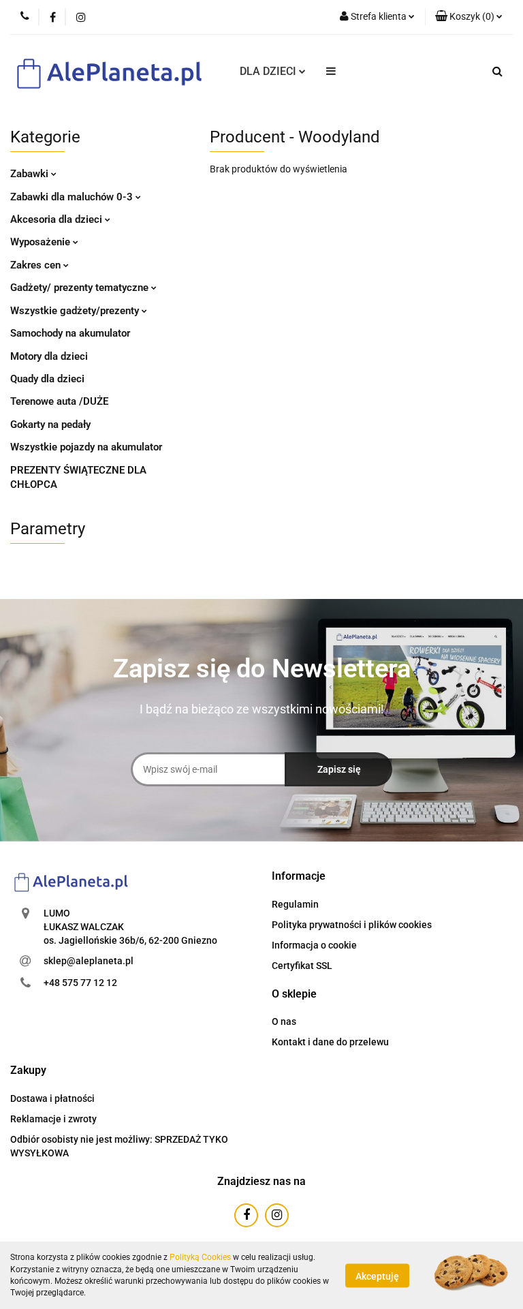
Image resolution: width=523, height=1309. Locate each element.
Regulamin (295, 904)
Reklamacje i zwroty (53, 1118)
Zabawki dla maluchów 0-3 (73, 197)
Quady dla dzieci (47, 379)
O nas (284, 1021)
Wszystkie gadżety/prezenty (76, 311)
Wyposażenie (41, 242)
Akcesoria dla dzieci (57, 219)
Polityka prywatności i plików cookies (352, 924)
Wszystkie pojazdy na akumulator (86, 447)
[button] (469, 17)
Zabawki (30, 174)
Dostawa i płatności (52, 1098)
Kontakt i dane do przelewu (330, 1041)
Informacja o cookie (314, 945)
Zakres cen (36, 265)
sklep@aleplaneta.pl (88, 960)
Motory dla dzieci (49, 356)
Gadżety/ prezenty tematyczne (80, 287)
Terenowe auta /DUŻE (59, 401)
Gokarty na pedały (50, 424)
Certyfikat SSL (302, 965)
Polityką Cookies (200, 1257)
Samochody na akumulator (70, 333)
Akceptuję (377, 1275)
